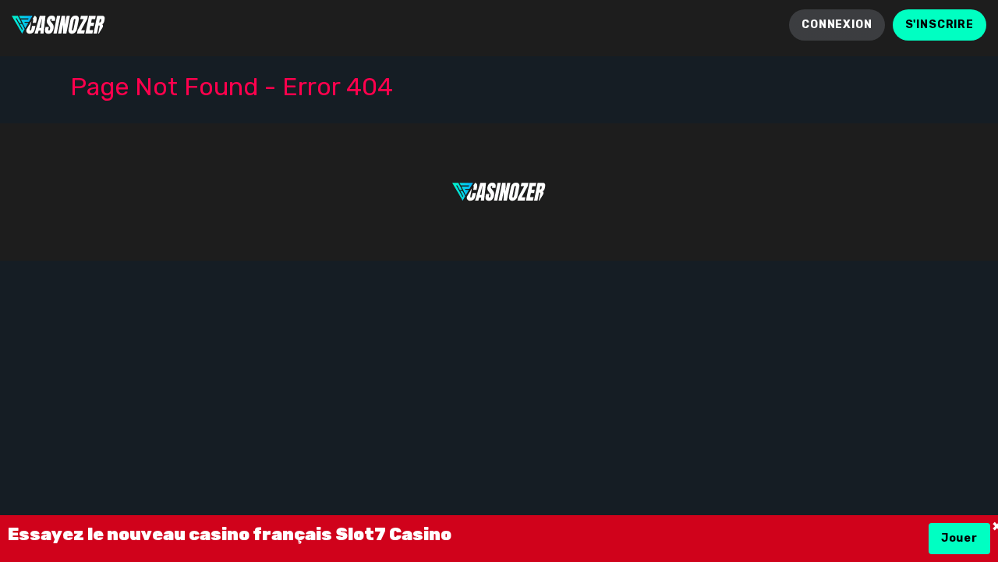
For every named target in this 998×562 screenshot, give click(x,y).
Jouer (959, 538)
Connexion (837, 24)
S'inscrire (939, 24)
